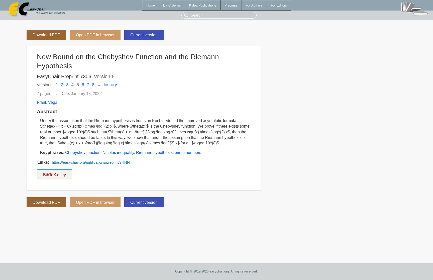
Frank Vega (47, 102)
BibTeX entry (57, 173)
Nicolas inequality (118, 152)
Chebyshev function (82, 152)
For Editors (279, 5)
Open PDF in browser (95, 35)
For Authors (254, 5)
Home (150, 5)
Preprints (231, 5)
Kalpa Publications (202, 5)
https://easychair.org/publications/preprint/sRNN (91, 162)
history (110, 84)
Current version (144, 35)
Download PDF (46, 35)
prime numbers (188, 152)
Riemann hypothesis (154, 152)
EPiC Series (172, 5)
